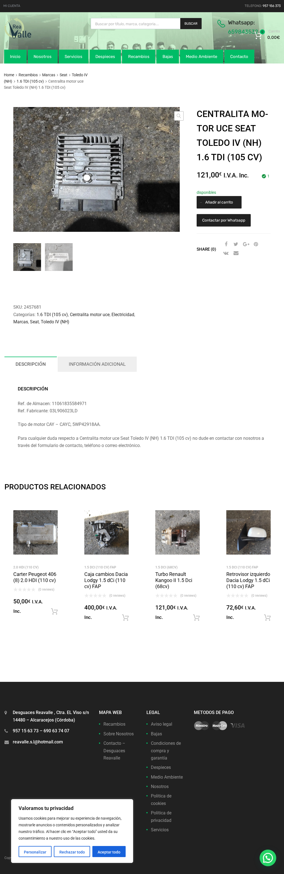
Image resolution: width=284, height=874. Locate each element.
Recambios (138, 56)
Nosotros (43, 56)
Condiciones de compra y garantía (166, 751)
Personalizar (35, 852)
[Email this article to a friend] (235, 253)
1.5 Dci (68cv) (166, 567)
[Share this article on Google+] (245, 244)
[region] (72, 831)
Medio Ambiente (201, 56)
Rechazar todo (72, 852)
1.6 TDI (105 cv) (30, 81)
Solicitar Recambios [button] (54, 611)
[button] (179, 116)
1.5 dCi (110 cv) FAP (100, 567)
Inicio (15, 56)
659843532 (243, 31)
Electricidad (122, 314)
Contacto (239, 56)
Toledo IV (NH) (55, 321)
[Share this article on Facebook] (225, 244)
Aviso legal (161, 724)
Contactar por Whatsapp (223, 220)
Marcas (48, 75)
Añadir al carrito (219, 202)
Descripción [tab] (31, 364)
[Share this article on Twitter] (235, 244)
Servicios (73, 56)
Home (9, 75)
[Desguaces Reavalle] (32, 37)
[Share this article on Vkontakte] (225, 253)
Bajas (168, 56)
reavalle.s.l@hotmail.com (38, 742)
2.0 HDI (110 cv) (26, 567)
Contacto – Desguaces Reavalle (114, 751)
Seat (63, 75)
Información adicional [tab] (97, 364)
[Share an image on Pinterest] (255, 244)
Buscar (190, 24)
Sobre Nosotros (118, 733)
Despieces (105, 56)
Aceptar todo (109, 852)
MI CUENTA (11, 6)
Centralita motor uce (90, 314)
